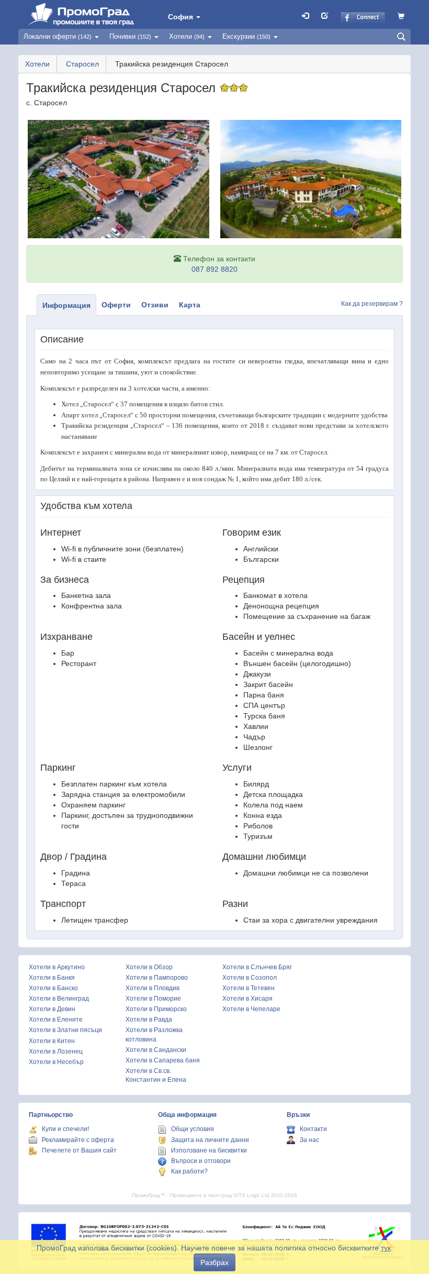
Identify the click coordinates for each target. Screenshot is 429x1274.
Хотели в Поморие (153, 998)
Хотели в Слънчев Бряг (257, 967)
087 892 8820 (214, 269)
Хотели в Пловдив (152, 988)
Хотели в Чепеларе (251, 1009)
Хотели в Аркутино (57, 967)
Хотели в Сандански (156, 1050)
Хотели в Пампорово (157, 977)
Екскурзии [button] (246, 36)
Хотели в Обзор (149, 967)
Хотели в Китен (52, 1041)
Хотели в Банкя (52, 977)
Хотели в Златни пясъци (65, 1030)
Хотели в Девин (52, 1009)
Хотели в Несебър (56, 1062)
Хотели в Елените (56, 1019)
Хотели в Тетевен (248, 988)
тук (386, 1248)
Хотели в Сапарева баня (163, 1060)
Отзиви (154, 305)
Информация (66, 305)
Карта (189, 305)
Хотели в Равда (149, 1019)
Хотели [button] (187, 36)
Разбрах (214, 1262)
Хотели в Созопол (249, 977)
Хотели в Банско (53, 988)
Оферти (116, 305)
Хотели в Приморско (156, 1009)
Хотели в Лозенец (56, 1051)
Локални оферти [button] (58, 36)
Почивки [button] (130, 36)
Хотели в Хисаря (247, 998)
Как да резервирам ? (372, 303)
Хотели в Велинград (59, 998)
